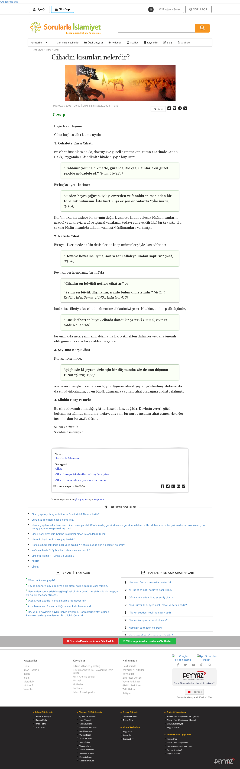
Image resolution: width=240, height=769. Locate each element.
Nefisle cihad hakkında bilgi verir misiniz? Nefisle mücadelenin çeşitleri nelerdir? (78, 544)
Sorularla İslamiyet (67, 458)
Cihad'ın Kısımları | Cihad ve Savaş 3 (52, 555)
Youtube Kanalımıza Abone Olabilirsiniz (92, 641)
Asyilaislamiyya (85, 731)
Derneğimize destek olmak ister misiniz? (194, 683)
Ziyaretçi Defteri (131, 677)
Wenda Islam (84, 746)
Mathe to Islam (85, 757)
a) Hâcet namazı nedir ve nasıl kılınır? (150, 589)
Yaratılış (28, 689)
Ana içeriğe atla (9, 1)
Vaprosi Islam (85, 735)
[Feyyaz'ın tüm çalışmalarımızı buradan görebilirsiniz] (224, 761)
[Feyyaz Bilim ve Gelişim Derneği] (194, 676)
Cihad (57, 50)
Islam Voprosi (85, 720)
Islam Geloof (84, 742)
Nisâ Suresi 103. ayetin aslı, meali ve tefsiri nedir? (158, 604)
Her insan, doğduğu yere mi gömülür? (151, 635)
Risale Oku (128, 720)
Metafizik (29, 681)
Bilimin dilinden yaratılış (86, 666)
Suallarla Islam (85, 724)
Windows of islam (86, 753)
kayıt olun (99, 499)
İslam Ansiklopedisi (84, 692)
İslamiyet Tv (128, 739)
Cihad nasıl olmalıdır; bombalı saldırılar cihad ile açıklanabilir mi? (68, 533)
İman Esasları (31, 669)
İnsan (27, 673)
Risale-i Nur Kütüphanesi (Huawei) (181, 720)
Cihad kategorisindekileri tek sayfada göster (83, 474)
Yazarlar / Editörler (133, 669)
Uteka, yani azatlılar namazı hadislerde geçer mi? (57, 600)
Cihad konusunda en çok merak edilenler (81, 480)
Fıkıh (26, 666)
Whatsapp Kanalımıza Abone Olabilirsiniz (149, 641)
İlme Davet (40, 727)
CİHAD (35, 566)
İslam (48, 50)
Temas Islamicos (86, 750)
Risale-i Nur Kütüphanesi (177, 743)
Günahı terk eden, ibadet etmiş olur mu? (152, 597)
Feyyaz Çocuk (173, 727)
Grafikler (185, 42)
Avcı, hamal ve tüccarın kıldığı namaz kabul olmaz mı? (59, 606)
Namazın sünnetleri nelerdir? (145, 627)
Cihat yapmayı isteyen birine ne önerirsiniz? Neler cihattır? (65, 514)
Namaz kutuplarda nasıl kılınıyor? (148, 620)
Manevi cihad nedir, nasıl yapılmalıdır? (53, 539)
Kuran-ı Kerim (41, 720)
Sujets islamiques (86, 761)
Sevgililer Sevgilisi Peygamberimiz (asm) (93, 671)
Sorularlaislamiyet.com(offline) (180, 746)
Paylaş (159, 108)
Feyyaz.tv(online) (174, 750)
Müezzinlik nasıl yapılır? (42, 580)
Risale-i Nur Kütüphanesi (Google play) (183, 716)
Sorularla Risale (130, 716)
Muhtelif (28, 685)
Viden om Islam (85, 739)
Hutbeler (78, 684)
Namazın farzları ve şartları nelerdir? (150, 582)
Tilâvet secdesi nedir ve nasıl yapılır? (151, 612)
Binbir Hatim (40, 724)
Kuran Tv (127, 735)
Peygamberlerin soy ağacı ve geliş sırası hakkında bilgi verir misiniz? (68, 585)
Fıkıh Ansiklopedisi (83, 676)
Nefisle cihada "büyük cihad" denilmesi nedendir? (60, 550)
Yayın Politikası (131, 681)
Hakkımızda (129, 666)
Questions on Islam (87, 716)
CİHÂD (35, 561)
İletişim (126, 693)
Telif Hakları (129, 689)
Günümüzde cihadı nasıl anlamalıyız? (52, 519)
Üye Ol (40, 9)
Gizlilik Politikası (131, 685)
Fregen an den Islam (88, 727)
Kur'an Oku (172, 739)
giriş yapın (80, 499)
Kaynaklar (128, 673)
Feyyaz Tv (127, 731)
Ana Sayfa (38, 50)
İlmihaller (78, 688)
